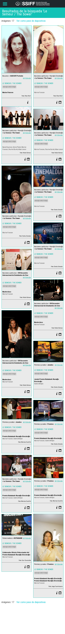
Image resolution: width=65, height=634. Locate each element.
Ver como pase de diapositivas (31, 20)
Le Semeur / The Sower (11, 83)
